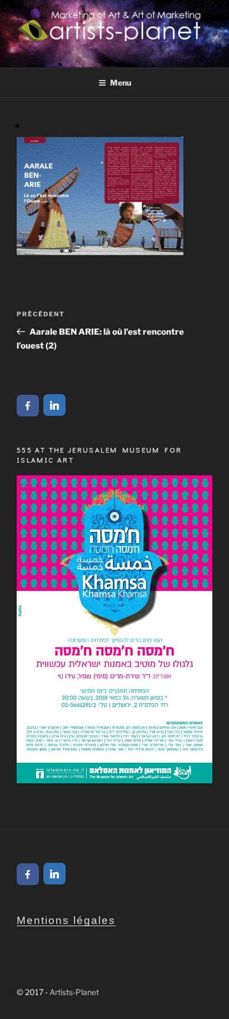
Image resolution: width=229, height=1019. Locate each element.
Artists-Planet (74, 992)
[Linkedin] (54, 405)
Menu (120, 82)
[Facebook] (28, 406)
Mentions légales (66, 920)
